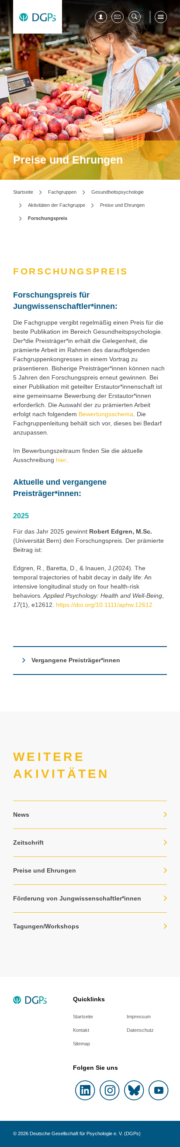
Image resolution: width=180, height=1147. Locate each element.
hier (61, 459)
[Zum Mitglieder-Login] (101, 17)
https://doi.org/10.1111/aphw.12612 (104, 604)
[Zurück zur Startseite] (37, 17)
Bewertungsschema (106, 414)
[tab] (90, 660)
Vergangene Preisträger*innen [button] (75, 660)
